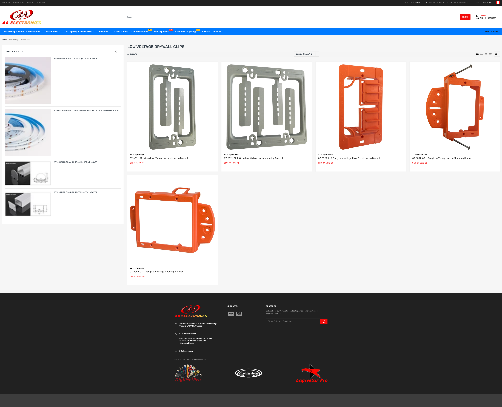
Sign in (483, 18)
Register (492, 18)
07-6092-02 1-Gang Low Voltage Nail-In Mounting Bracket (442, 158)
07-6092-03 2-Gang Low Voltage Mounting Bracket (156, 271)
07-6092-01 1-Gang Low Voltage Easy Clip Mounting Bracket (349, 158)
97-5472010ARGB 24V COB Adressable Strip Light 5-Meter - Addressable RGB (86, 110)
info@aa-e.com (186, 351)
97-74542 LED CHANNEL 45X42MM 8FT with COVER (75, 162)
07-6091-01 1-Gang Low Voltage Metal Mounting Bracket (159, 158)
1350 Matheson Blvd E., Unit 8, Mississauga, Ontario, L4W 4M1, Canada (198, 324)
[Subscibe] (323, 321)
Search (465, 17)
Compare (41, 3)
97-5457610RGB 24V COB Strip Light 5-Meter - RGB (75, 58)
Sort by (299, 54)
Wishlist (30, 3)
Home (4, 40)
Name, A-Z (307, 54)
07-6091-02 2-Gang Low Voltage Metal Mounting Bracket (253, 158)
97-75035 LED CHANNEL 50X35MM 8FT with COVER (75, 192)
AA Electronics (137, 155)
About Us (6, 3)
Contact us (18, 3)
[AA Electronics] (21, 17)
